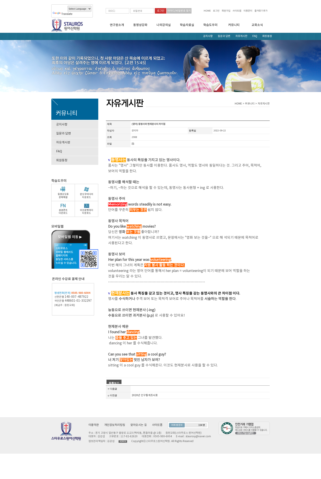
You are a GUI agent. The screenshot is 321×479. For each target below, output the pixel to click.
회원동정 (267, 36)
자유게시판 (241, 36)
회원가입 (226, 10)
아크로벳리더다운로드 (86, 211)
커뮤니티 (234, 25)
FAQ (254, 36)
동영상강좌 (140, 25)
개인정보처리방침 (114, 425)
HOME (207, 10)
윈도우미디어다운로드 (86, 196)
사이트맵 (237, 10)
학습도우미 (210, 25)
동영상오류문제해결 (63, 196)
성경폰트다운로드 (63, 211)
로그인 (216, 10)
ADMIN (123, 441)
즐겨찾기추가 (261, 10)
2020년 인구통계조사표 (145, 395)
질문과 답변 (224, 36)
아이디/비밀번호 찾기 (179, 10)
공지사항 (208, 36)
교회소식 (257, 25)
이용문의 (247, 10)
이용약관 (93, 425)
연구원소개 (117, 25)
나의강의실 (164, 25)
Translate (66, 14)
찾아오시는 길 (138, 425)
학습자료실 (187, 25)
